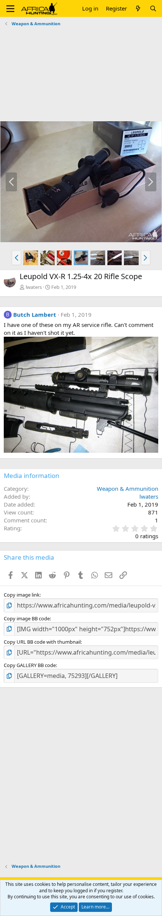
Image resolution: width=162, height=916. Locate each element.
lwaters (34, 287)
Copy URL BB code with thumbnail (42, 641)
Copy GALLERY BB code (30, 665)
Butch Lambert (34, 314)
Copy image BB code (27, 618)
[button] (10, 8)
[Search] (153, 8)
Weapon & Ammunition (127, 488)
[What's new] (138, 8)
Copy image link (22, 594)
